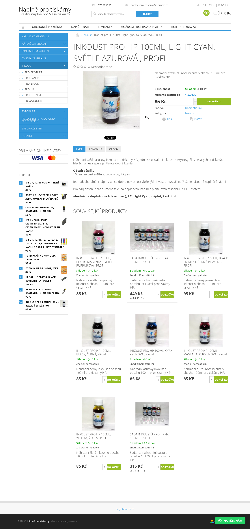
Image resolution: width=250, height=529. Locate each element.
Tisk (169, 119)
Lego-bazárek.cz (125, 509)
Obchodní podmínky (47, 27)
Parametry (95, 148)
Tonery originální (34, 58)
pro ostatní (33, 95)
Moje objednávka (183, 27)
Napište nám (80, 27)
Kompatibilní (193, 108)
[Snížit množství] (195, 103)
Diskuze (113, 148)
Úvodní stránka (23, 27)
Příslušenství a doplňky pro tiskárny (38, 120)
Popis (79, 148)
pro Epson (32, 83)
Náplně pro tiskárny (45, 10)
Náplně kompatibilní (36, 36)
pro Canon (32, 78)
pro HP (29, 89)
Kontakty (105, 27)
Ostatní (27, 136)
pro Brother (33, 72)
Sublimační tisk (32, 128)
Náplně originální (34, 43)
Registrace (224, 5)
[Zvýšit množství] (195, 100)
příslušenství (34, 100)
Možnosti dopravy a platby (141, 27)
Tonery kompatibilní (36, 51)
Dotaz (198, 119)
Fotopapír (28, 111)
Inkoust (27, 65)
